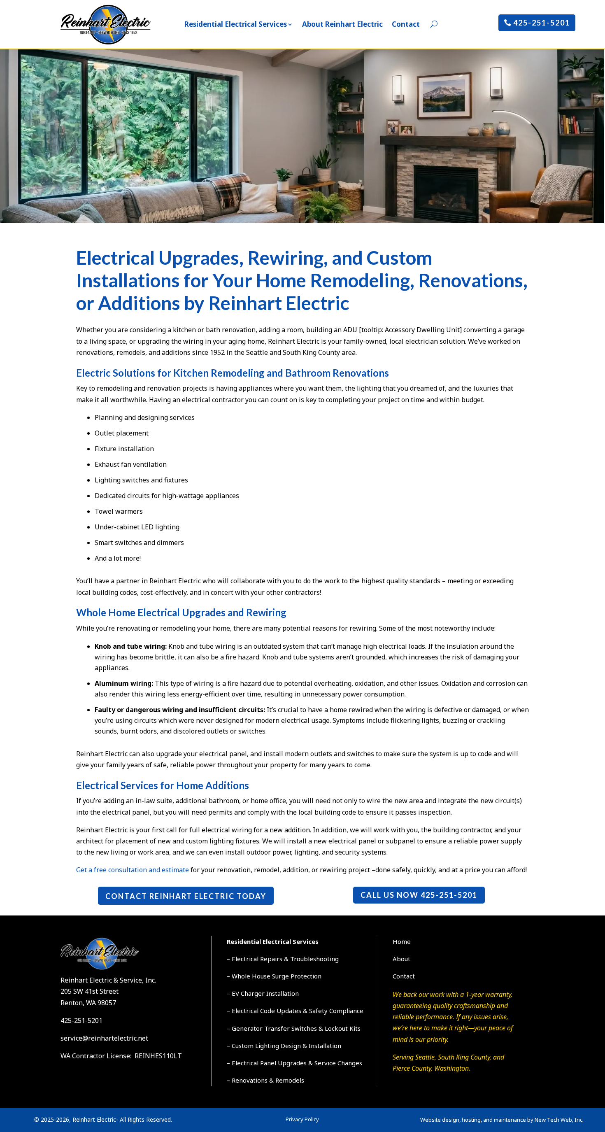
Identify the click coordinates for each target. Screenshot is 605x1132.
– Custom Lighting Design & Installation (284, 1045)
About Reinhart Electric (342, 24)
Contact (406, 24)
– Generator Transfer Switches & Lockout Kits (294, 1028)
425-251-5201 (541, 22)
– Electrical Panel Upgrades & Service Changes (294, 1063)
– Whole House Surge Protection (274, 976)
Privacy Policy (302, 1119)
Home (402, 941)
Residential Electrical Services (235, 24)
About (401, 959)
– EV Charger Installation (263, 993)
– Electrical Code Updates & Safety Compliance (295, 1010)
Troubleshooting (314, 959)
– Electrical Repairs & (258, 959)
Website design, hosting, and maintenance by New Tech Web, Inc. (502, 1119)
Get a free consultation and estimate (132, 869)
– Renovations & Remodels (265, 1080)
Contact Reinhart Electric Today (185, 896)
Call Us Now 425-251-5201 (419, 894)
